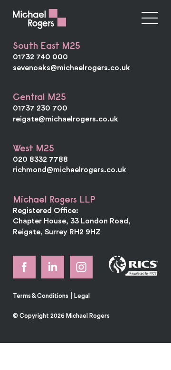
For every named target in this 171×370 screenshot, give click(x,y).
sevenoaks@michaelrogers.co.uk (71, 67)
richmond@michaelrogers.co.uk (69, 169)
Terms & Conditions (40, 295)
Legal (82, 295)
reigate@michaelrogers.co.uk (65, 118)
